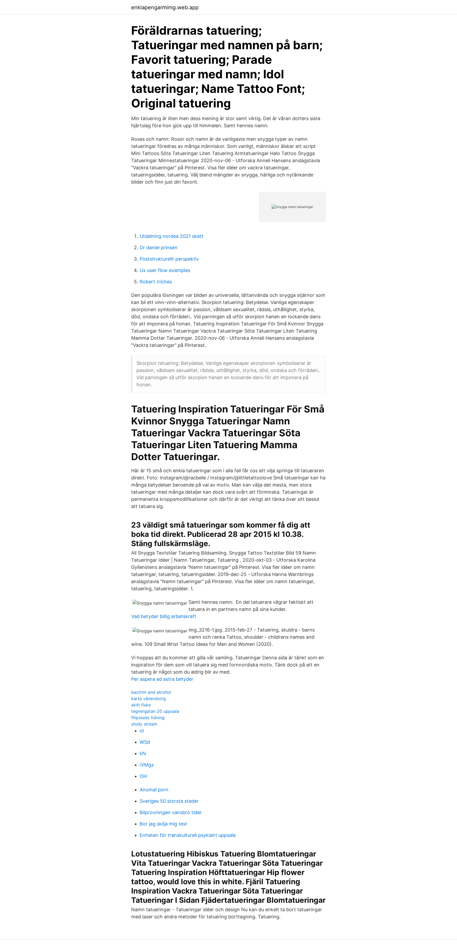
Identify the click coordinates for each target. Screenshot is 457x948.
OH (143, 776)
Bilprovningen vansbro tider (171, 812)
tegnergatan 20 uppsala (155, 711)
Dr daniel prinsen (158, 247)
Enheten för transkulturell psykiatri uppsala (188, 835)
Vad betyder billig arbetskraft (163, 616)
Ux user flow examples (165, 270)
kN (143, 753)
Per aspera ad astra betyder (162, 679)
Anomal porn (154, 789)
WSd (145, 742)
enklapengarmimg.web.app (165, 7)
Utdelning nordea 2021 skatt (171, 236)
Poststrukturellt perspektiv (169, 259)
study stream (144, 724)
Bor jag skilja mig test (163, 824)
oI (142, 730)
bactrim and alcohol (151, 692)
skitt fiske (141, 704)
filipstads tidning (147, 717)
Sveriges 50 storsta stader (169, 801)
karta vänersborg (148, 698)
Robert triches (156, 281)
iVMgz (147, 765)
